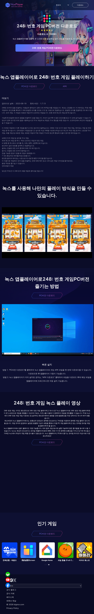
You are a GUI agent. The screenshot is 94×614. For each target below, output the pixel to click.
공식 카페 (10, 593)
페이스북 (10, 597)
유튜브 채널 (11, 601)
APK (65, 86)
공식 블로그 (11, 590)
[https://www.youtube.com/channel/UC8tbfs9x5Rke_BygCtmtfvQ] (8, 579)
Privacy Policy (12, 608)
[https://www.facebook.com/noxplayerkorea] (8, 585)
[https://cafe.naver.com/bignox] (8, 574)
